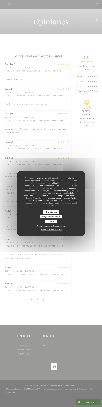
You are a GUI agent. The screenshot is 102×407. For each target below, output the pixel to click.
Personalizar (51, 221)
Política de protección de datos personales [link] (52, 226)
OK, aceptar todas (51, 212)
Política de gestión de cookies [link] (51, 230)
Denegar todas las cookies (51, 217)
